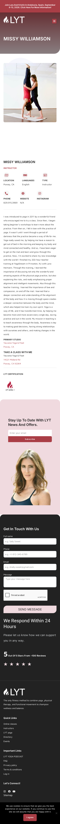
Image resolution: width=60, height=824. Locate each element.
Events (6, 741)
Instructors (8, 728)
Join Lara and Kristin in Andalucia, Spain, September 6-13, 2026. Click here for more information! (30, 6)
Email (6, 562)
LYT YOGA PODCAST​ (13, 756)
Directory (7, 737)
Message (7, 574)
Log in (6, 774)
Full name (8, 536)
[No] (56, 813)
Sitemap (8, 795)
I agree (30, 817)
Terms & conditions (12, 769)
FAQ (5, 761)
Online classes (10, 724)
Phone (6, 549)
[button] (54, 21)
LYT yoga (7, 732)
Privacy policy (10, 765)
